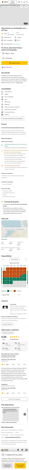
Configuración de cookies (7, 465)
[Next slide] (25, 414)
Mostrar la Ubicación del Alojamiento (14, 229)
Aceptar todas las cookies (20, 465)
